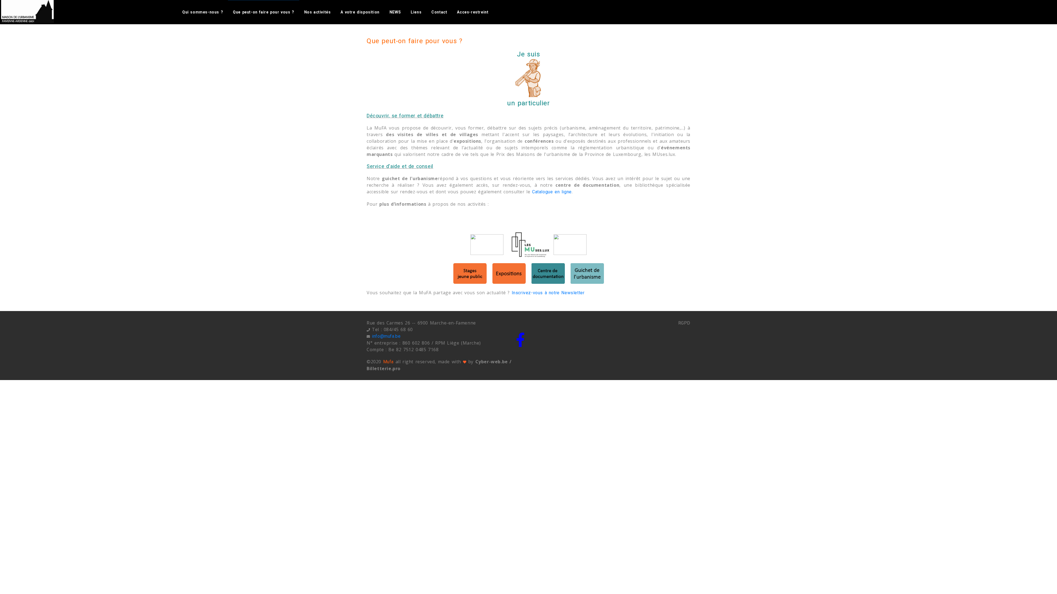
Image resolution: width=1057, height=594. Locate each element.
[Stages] (470, 273)
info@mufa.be (386, 336)
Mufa (388, 361)
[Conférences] (487, 245)
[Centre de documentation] (548, 273)
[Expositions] (509, 273)
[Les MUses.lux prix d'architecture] (530, 244)
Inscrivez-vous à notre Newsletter (548, 292)
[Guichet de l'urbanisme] (587, 273)
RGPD (684, 323)
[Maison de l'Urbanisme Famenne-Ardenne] (33, 11)
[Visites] (570, 245)
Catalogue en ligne (552, 191)
